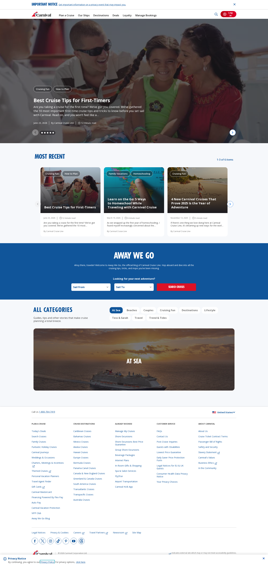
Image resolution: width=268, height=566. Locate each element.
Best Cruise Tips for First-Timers (72, 100)
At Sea (134, 362)
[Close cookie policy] (263, 558)
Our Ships (84, 15)
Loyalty (127, 15)
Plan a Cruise (66, 15)
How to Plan (62, 89)
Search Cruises (176, 287)
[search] (216, 14)
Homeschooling (141, 173)
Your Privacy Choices (167, 481)
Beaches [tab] (132, 310)
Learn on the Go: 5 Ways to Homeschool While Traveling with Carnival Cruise (132, 203)
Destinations (101, 15)
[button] (42, 133)
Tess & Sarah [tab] (120, 318)
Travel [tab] (139, 318)
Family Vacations (118, 173)
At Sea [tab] (116, 310)
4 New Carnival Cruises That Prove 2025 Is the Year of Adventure (193, 203)
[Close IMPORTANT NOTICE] (234, 4)
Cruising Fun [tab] (167, 310)
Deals (116, 15)
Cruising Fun (42, 89)
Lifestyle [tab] (209, 310)
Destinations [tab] (190, 310)
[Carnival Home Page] (41, 14)
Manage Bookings (146, 15)
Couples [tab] (148, 310)
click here (80, 562)
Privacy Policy (47, 562)
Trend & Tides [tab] (158, 318)
